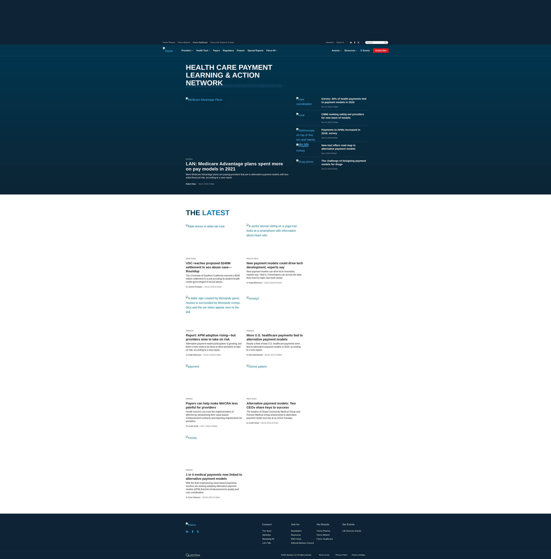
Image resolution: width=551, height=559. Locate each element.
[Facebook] (355, 43)
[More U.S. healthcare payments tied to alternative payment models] (253, 298)
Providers (186, 50)
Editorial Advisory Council (302, 543)
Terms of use (324, 555)
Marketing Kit (268, 539)
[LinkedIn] (351, 43)
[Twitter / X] (358, 43)
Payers (216, 50)
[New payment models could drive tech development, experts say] (275, 231)
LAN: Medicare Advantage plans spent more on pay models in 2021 (234, 166)
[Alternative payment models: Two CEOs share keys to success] (257, 366)
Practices (191, 259)
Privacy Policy (341, 555)
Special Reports (255, 50)
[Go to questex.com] (193, 555)
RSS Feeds (296, 539)
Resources (350, 50)
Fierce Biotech (184, 42)
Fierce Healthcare (200, 42)
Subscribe (380, 50)
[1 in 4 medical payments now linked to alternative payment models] (191, 437)
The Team (266, 531)
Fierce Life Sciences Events (222, 42)
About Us (340, 42)
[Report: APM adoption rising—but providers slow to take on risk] (214, 305)
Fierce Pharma (169, 42)
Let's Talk (266, 543)
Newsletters (296, 531)
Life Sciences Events (351, 531)
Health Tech (202, 50)
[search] (385, 42)
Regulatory (228, 50)
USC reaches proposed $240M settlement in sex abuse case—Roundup (209, 267)
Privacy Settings (358, 555)
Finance (241, 50)
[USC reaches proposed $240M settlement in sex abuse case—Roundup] (205, 226)
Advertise (330, 42)
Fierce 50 (270, 50)
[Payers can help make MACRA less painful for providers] (192, 366)
